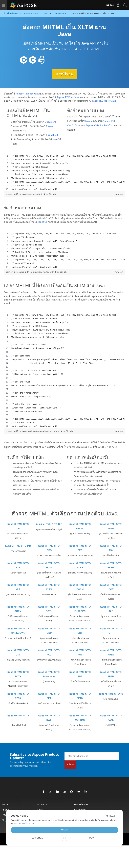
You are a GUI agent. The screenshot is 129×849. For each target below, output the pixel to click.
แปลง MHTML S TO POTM (111, 652)
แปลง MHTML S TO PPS (80, 674)
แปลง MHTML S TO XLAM (49, 565)
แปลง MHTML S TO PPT (49, 696)
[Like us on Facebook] (43, 792)
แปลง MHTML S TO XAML (111, 717)
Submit (70, 764)
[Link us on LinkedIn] (58, 792)
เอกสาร (43, 222)
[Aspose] (23, 5)
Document (50, 121)
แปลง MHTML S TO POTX (18, 674)
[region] (64, 172)
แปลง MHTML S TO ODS (49, 548)
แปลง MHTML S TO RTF (18, 717)
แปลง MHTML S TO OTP (111, 630)
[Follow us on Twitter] (51, 792)
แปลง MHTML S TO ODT (80, 630)
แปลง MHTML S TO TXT (18, 565)
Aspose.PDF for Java (68, 97)
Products (42, 804)
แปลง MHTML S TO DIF (49, 524)
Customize (37, 838)
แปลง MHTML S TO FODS (111, 526)
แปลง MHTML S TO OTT (18, 652)
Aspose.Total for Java (27, 93)
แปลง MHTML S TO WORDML (80, 717)
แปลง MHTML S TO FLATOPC (80, 608)
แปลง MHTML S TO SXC (80, 548)
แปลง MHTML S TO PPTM (80, 696)
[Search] (125, 5)
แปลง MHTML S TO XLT (18, 587)
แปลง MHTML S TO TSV (111, 548)
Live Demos (79, 809)
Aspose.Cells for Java (104, 100)
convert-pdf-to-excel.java (19, 194)
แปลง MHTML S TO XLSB (80, 565)
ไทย (111, 5)
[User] (118, 5)
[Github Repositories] (79, 792)
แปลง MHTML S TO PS (110, 693)
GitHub (52, 194)
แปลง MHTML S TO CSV (18, 526)
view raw (119, 194)
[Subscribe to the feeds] (86, 792)
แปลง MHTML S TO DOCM (80, 587)
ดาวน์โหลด (64, 74)
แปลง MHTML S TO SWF (49, 717)
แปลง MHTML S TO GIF (111, 608)
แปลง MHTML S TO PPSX (18, 696)
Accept (64, 830)
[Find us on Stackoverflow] (65, 792)
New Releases (80, 804)
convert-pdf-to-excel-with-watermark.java (27, 431)
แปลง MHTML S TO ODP (49, 630)
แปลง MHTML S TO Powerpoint (49, 674)
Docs (40, 809)
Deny (91, 838)
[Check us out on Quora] (72, 792)
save (50, 126)
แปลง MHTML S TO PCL (49, 652)
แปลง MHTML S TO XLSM (111, 565)
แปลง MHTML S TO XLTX (49, 587)
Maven (89, 121)
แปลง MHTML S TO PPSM (111, 674)
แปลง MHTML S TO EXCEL (80, 526)
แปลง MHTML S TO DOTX (49, 608)
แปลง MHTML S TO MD (18, 545)
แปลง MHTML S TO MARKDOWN (18, 630)
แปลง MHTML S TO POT (80, 652)
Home (5, 804)
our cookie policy (26, 823)
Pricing (5, 809)
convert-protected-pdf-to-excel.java (24, 272)
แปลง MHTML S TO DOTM (18, 608)
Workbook (53, 135)
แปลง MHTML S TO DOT (111, 587)
